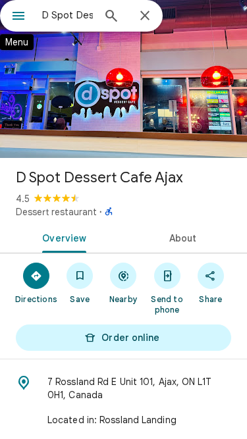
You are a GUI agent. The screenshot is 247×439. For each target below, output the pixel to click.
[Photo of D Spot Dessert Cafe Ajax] (123, 79)
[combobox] (67, 15)
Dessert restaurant (56, 212)
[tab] (62, 237)
